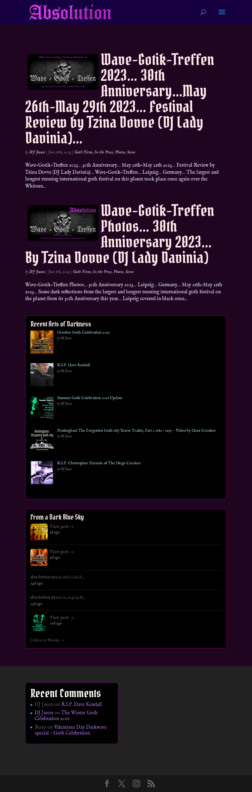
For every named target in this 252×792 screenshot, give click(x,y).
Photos (120, 152)
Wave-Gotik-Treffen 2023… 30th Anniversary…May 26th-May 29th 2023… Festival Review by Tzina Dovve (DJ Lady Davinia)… (119, 99)
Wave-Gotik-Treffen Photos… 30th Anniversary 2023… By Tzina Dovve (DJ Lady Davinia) (119, 233)
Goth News (83, 152)
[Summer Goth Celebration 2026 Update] (41, 409)
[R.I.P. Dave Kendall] (41, 376)
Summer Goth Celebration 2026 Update (89, 398)
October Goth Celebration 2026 (83, 333)
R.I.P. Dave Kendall (73, 365)
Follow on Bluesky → (47, 640)
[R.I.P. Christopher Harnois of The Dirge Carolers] (41, 474)
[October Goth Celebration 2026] (41, 343)
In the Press (103, 152)
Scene (131, 152)
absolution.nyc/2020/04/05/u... (57, 597)
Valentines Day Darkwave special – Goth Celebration (71, 730)
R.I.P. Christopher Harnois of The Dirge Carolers (99, 463)
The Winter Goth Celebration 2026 (66, 716)
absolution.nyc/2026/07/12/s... (57, 577)
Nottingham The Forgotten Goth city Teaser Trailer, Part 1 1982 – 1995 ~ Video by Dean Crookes (136, 431)
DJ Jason (37, 152)
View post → (62, 526)
